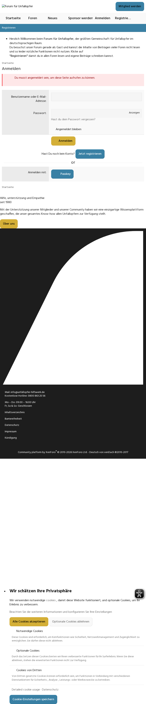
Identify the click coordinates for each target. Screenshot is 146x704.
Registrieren (9, 28)
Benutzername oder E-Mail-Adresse (28, 99)
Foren (32, 18)
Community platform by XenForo (52, 452)
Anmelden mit (37, 172)
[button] (41, 18)
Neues (52, 18)
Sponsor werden (80, 18)
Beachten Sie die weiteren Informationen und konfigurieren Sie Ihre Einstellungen (61, 612)
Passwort (39, 113)
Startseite (13, 18)
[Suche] (139, 18)
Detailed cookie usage (26, 689)
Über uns (9, 223)
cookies (51, 600)
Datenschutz (50, 689)
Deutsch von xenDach (108, 452)
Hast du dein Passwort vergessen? (73, 119)
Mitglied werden (130, 6)
